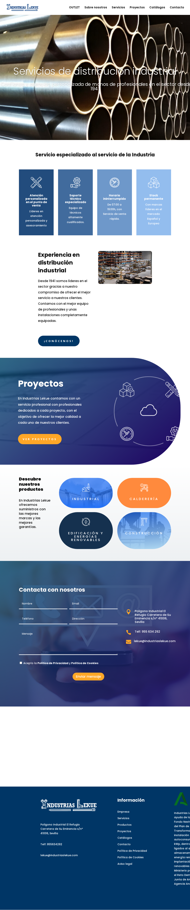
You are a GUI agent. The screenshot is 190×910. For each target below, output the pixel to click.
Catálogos (157, 7)
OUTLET (74, 7)
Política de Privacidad (132, 851)
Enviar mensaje (88, 676)
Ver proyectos (40, 439)
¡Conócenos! (59, 341)
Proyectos (137, 7)
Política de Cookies (130, 857)
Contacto (177, 7)
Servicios (118, 7)
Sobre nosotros (95, 7)
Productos (124, 825)
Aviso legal (124, 864)
